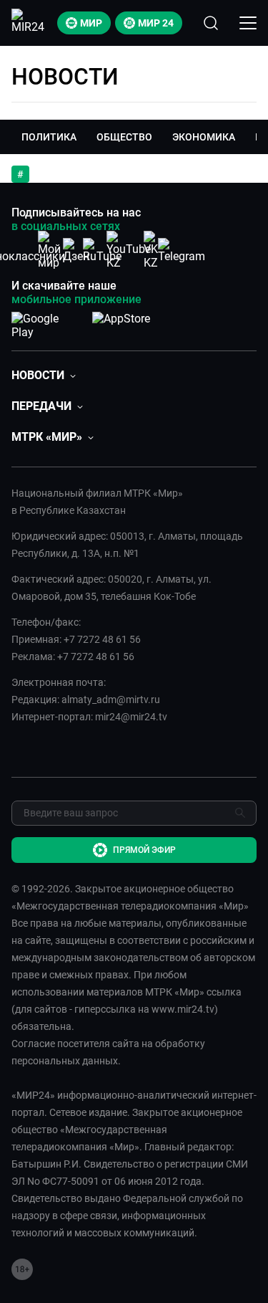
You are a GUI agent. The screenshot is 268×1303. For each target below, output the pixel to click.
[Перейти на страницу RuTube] (102, 250)
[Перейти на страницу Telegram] (181, 250)
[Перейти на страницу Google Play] (46, 322)
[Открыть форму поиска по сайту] (211, 23)
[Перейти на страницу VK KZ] (155, 250)
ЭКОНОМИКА (203, 137)
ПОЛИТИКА (48, 137)
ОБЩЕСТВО (124, 137)
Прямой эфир (144, 850)
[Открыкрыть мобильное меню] (248, 22)
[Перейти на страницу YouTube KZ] (128, 250)
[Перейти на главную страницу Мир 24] (30, 23)
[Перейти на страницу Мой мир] (49, 250)
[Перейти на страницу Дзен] (76, 250)
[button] (43, 375)
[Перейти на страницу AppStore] (121, 322)
